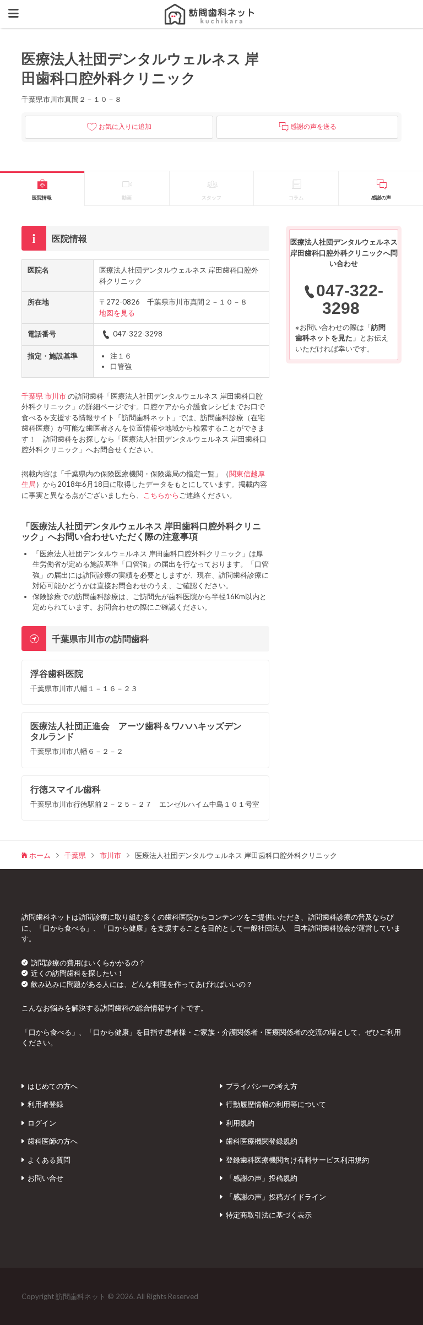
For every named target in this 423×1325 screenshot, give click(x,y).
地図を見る (117, 312)
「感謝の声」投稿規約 (261, 1178)
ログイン (42, 1122)
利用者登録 (45, 1104)
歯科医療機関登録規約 (261, 1141)
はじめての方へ (53, 1086)
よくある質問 (49, 1159)
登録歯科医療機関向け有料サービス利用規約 (297, 1159)
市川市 (55, 396)
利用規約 (240, 1122)
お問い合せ (45, 1178)
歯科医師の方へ (53, 1141)
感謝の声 (381, 197)
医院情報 (42, 197)
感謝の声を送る (313, 127)
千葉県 (32, 396)
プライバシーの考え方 (261, 1086)
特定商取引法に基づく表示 (269, 1214)
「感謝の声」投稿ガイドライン (276, 1196)
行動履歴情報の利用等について (276, 1104)
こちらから (161, 495)
